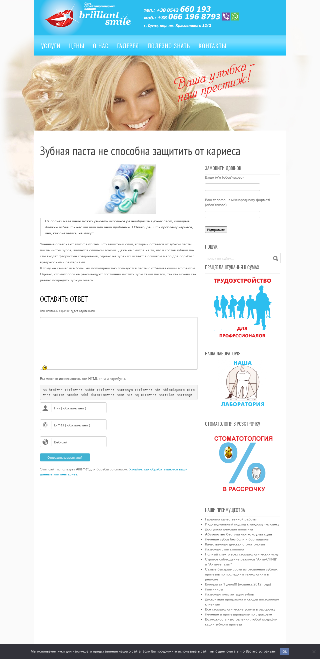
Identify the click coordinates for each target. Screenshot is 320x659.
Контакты (212, 45)
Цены (76, 45)
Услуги (50, 45)
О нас (100, 45)
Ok (284, 651)
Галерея (128, 45)
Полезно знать (169, 45)
